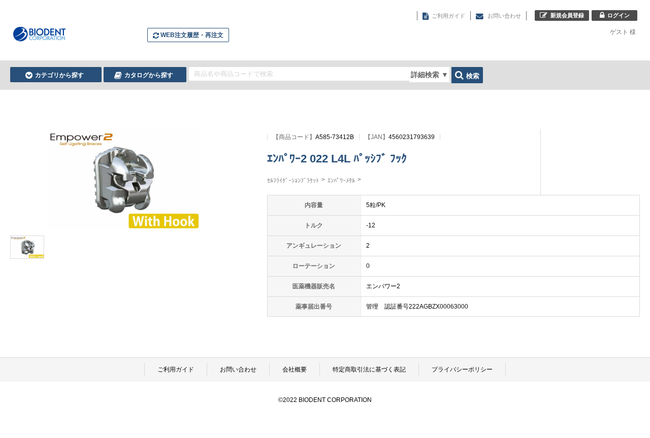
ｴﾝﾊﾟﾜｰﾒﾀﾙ (341, 180)
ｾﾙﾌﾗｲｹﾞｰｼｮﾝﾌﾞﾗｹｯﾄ (293, 180)
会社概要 (294, 369)
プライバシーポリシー (462, 369)
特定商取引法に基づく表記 (369, 369)
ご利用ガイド (175, 369)
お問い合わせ (238, 369)
